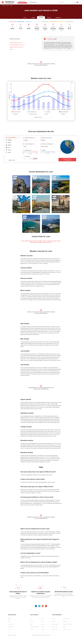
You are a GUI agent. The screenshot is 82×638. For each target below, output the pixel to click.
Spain (7, 5)
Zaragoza (31, 240)
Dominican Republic (55, 624)
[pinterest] (46, 606)
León (11, 5)
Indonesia (32, 629)
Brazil (42, 618)
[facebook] (36, 606)
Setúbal (47, 242)
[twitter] (39, 606)
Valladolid (26, 240)
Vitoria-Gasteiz (39, 240)
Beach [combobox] (25, 146)
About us (9, 618)
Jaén (51, 242)
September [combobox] (43, 140)
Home (3, 5)
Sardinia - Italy (54, 626)
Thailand (31, 621)
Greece (42, 629)
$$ (31, 158)
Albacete (35, 242)
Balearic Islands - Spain (67, 624)
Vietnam (42, 626)
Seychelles (65, 621)
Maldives (53, 618)
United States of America (34, 626)
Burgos (34, 240)
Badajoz (31, 242)
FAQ (9, 629)
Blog (9, 621)
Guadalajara (40, 242)
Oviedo (22, 240)
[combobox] (57, 2)
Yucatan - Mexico (66, 618)
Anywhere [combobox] (26, 140)
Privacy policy (10, 624)
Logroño (48, 240)
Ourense (44, 240)
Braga (52, 240)
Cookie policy (10, 626)
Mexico (42, 624)
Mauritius (53, 621)
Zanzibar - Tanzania (67, 629)
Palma (59, 240)
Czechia (64, 626)
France (42, 621)
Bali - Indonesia (55, 629)
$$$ (36, 158)
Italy (31, 618)
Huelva (44, 242)
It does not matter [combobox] (44, 146)
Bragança (55, 240)
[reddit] (43, 606)
